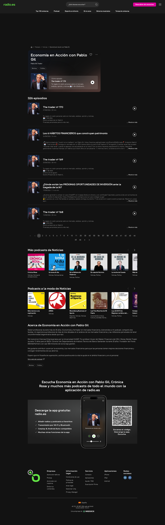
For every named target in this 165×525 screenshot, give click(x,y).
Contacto (88, 474)
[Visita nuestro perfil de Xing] (130, 477)
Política (42, 68)
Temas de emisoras (122, 11)
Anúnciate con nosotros (52, 482)
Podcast (56, 11)
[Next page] (85, 240)
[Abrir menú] (160, 4)
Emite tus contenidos (50, 488)
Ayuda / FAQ (89, 481)
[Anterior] (128, 249)
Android (107, 481)
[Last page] (89, 240)
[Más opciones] (96, 54)
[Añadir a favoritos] (91, 54)
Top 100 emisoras (42, 11)
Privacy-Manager (72, 492)
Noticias (34, 68)
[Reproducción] (92, 82)
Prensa (49, 478)
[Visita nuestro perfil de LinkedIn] (125, 477)
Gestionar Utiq (71, 489)
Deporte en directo (71, 11)
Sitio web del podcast (35, 359)
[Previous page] (35, 236)
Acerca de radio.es (53, 474)
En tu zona (87, 11)
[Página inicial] (31, 47)
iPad (105, 478)
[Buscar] (96, 4)
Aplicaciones (89, 478)
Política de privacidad (69, 481)
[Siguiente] (134, 249)
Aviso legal (69, 486)
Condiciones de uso (72, 477)
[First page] (30, 236)
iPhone (106, 474)
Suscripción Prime (91, 484)
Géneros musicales (103, 11)
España (84, 502)
